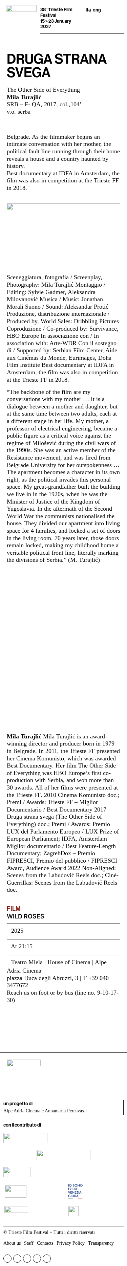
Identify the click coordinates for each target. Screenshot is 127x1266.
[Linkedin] (37, 1258)
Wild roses (25, 916)
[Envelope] (47, 1258)
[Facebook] (7, 1258)
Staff (29, 1243)
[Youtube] (27, 1258)
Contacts (45, 1243)
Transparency (101, 1243)
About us (12, 1243)
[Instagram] (17, 1258)
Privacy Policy (71, 1243)
